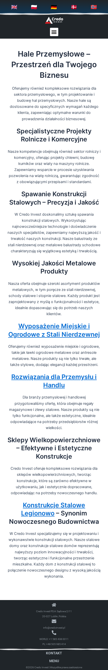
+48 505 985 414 (56, 644)
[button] (54, 32)
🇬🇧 (14, 7)
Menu (54, 661)
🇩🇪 (54, 7)
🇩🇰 (74, 7)
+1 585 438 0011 (59, 639)
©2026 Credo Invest (37, 667)
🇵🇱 (34, 7)
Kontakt (54, 653)
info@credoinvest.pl (54, 627)
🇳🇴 (94, 7)
